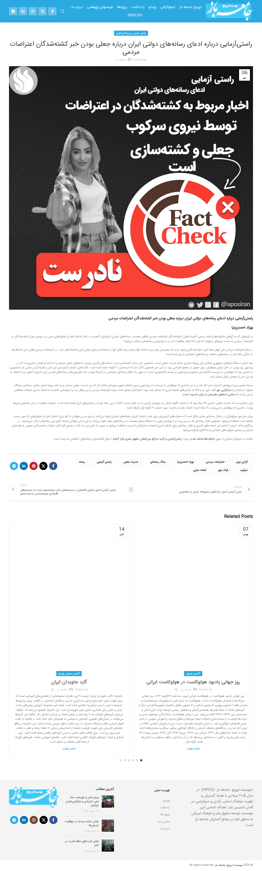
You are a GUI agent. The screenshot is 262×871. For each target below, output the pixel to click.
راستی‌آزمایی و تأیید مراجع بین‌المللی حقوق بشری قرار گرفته (147, 439)
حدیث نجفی (130, 462)
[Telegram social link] (13, 11)
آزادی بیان (242, 462)
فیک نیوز (223, 470)
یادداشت (165, 807)
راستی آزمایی (139, 33)
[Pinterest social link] (33, 466)
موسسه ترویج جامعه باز (228, 865)
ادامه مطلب (193, 748)
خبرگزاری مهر (224, 390)
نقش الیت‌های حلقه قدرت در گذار (82, 843)
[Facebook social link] (52, 11)
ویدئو (61, 674)
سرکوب (244, 470)
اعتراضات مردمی (215, 462)
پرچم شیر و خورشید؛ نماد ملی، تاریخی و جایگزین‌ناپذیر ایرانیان (82, 801)
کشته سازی (199, 470)
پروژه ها (165, 814)
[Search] (63, 11)
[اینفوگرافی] (145, 795)
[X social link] (42, 11)
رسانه (82, 462)
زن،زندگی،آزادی (123, 33)
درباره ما (165, 828)
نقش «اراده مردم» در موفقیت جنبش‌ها (82, 823)
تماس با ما (164, 821)
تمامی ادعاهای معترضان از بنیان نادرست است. (208, 394)
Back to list (131, 489)
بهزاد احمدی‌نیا (242, 327)
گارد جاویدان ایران (69, 682)
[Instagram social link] (33, 11)
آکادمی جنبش (193, 674)
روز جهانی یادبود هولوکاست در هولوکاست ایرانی (193, 682)
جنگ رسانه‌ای (158, 462)
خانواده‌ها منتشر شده (203, 439)
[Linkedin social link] (23, 11)
